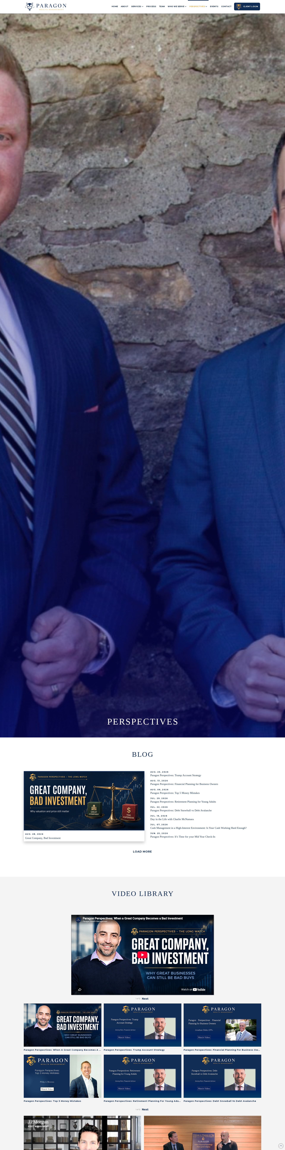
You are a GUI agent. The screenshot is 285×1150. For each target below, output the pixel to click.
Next (145, 1109)
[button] (142, 851)
